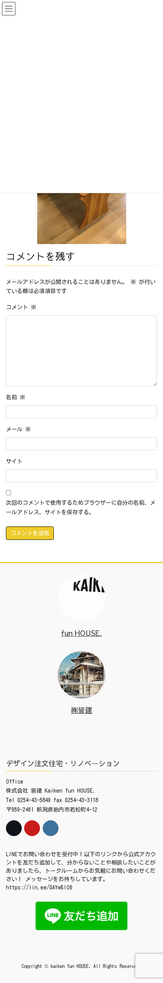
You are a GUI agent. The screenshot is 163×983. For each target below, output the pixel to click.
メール (18, 429)
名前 (15, 397)
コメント (21, 307)
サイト (14, 461)
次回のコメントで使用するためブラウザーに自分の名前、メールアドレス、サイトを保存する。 (80, 507)
